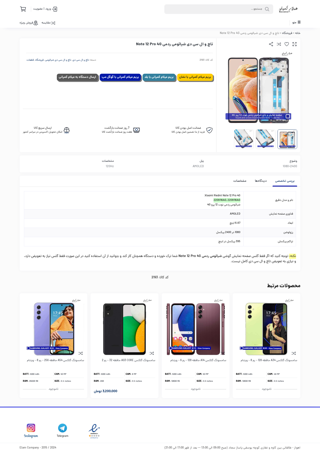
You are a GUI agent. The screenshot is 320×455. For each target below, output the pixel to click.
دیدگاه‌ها (261, 181)
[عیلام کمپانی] (288, 9)
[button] (294, 44)
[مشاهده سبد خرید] (24, 9)
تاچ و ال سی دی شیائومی (58, 60)
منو (294, 22)
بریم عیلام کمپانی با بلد (159, 77)
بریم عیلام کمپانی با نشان (195, 77)
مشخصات (239, 181)
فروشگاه (287, 33)
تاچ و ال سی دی (80, 60)
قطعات (30, 60)
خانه (297, 33)
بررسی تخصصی (285, 181)
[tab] (285, 181)
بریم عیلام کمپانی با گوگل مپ (120, 77)
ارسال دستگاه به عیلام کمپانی (77, 77)
